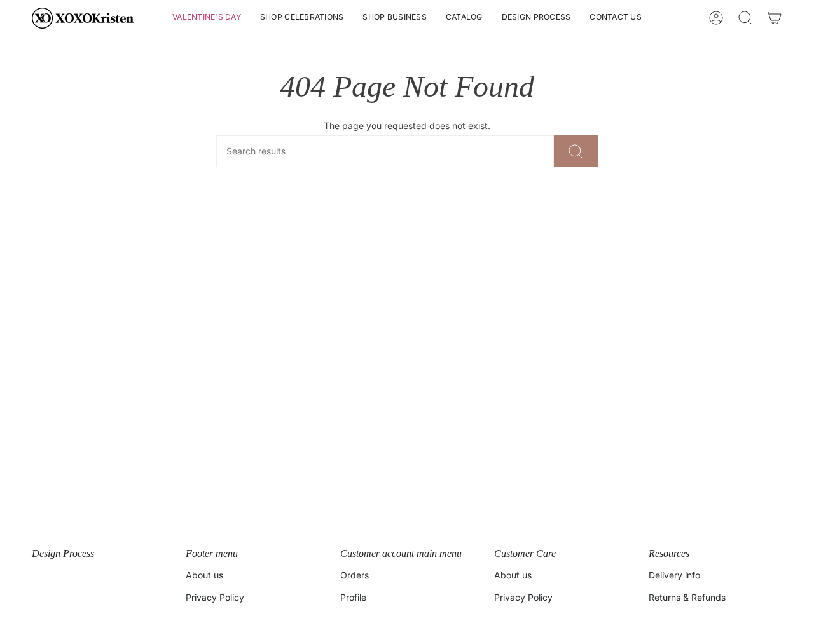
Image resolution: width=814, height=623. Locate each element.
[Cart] (774, 18)
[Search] (576, 151)
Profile (353, 597)
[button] (207, 18)
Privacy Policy (215, 597)
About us (204, 575)
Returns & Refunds (687, 597)
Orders (354, 575)
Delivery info (674, 575)
